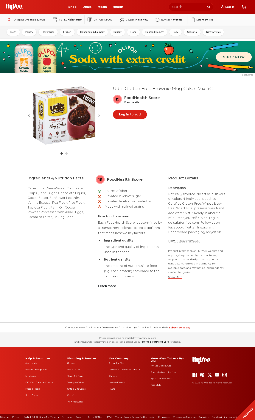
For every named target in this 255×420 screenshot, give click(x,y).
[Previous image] (29, 115)
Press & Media (32, 388)
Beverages (48, 32)
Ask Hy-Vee (31, 363)
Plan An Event (75, 401)
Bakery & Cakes (75, 382)
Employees (164, 417)
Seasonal (192, 32)
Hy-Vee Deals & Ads (161, 365)
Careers (113, 375)
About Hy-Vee (116, 363)
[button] (131, 102)
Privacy (16, 417)
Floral (133, 32)
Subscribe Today (179, 327)
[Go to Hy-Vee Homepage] (14, 7)
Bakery (117, 32)
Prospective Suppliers (184, 417)
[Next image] (99, 115)
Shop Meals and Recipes (163, 372)
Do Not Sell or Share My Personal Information (48, 417)
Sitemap (4, 417)
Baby (175, 32)
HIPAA (108, 417)
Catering (72, 395)
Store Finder (31, 395)
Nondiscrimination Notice (225, 417)
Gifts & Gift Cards (76, 388)
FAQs (112, 388)
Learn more (107, 286)
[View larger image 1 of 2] (64, 115)
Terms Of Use (95, 417)
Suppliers (204, 417)
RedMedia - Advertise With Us (124, 369)
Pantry (29, 32)
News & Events (117, 382)
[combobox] (191, 7)
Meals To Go (73, 369)
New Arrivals (213, 32)
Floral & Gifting (75, 375)
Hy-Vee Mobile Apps (161, 378)
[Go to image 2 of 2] (66, 153)
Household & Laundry (92, 32)
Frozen (67, 32)
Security (80, 417)
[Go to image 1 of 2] (61, 153)
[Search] (208, 7)
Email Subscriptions (36, 369)
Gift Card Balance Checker (39, 382)
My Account (31, 375)
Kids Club (156, 384)
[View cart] (244, 7)
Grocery (71, 363)
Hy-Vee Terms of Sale (155, 341)
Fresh (13, 32)
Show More (175, 277)
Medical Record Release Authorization (135, 417)
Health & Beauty (154, 32)
